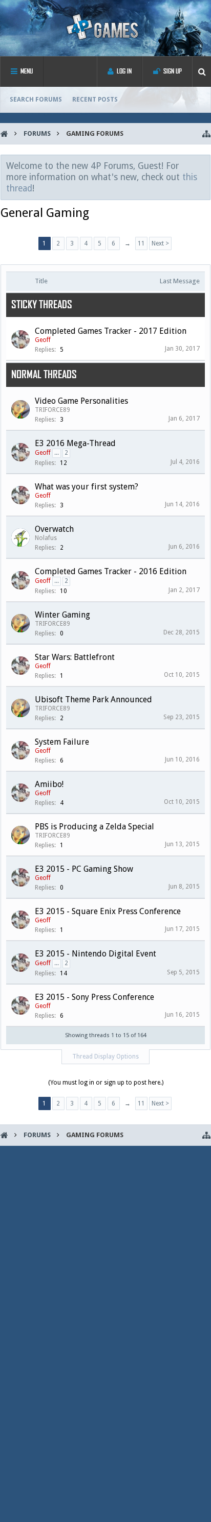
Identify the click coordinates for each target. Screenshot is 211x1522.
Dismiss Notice (203, 165)
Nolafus (46, 538)
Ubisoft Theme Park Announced (93, 699)
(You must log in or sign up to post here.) (105, 1082)
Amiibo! (49, 784)
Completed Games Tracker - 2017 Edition (110, 331)
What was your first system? (86, 487)
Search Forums (36, 99)
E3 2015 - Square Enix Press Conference (108, 911)
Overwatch (54, 529)
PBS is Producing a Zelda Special (94, 826)
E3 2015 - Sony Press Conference (94, 997)
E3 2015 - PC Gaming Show (84, 869)
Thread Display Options (105, 1056)
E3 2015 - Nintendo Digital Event (95, 954)
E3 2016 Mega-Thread (75, 443)
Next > (160, 243)
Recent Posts (95, 99)
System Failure (62, 742)
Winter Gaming (62, 615)
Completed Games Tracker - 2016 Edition (110, 571)
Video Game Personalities (81, 401)
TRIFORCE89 (52, 409)
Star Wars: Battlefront (75, 657)
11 (141, 243)
